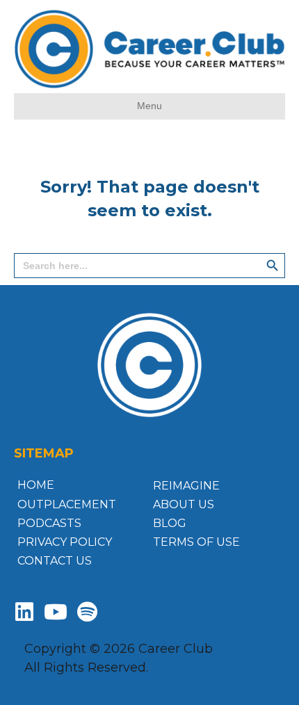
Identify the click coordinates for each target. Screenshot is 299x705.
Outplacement (66, 504)
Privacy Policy (64, 542)
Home (35, 485)
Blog (169, 523)
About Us (183, 504)
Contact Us (54, 560)
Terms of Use (196, 542)
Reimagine (186, 485)
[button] (24, 612)
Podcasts (49, 523)
